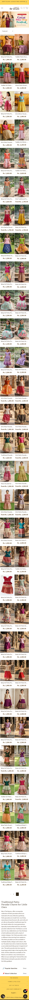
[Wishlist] (24, 8)
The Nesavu (14, 978)
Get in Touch (14, 985)
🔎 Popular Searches (14, 968)
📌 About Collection (14, 973)
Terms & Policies (14, 981)
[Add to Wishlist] (2, 36)
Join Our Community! (14, 989)
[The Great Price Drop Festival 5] (14, 19)
